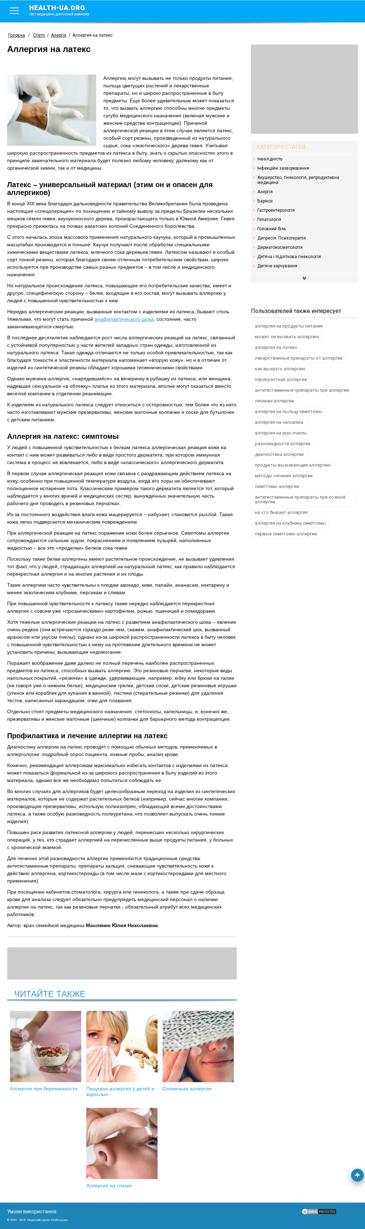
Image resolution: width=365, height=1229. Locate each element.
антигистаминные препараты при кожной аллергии (300, 499)
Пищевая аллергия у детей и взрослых (120, 1091)
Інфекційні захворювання (283, 168)
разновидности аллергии (282, 443)
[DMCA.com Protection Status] (319, 1213)
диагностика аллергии (279, 454)
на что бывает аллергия (281, 512)
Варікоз (265, 201)
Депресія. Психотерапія (281, 238)
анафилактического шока (124, 319)
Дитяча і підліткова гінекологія (289, 256)
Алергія (265, 191)
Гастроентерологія (276, 210)
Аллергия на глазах (109, 1185)
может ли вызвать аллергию (287, 336)
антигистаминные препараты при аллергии (302, 390)
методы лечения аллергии (284, 475)
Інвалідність (269, 158)
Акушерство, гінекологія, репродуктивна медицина (298, 180)
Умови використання (31, 1211)
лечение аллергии (274, 400)
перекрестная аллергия (281, 379)
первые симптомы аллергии (286, 533)
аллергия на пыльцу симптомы (288, 411)
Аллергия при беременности (43, 1088)
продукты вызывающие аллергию (293, 465)
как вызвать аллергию (280, 368)
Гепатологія (269, 219)
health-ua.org (59, 10)
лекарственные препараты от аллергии (299, 358)
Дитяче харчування (277, 265)
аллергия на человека (279, 422)
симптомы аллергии (277, 486)
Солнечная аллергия (187, 1088)
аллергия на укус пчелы (281, 433)
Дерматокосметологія (280, 247)
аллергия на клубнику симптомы (290, 523)
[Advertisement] (304, 89)
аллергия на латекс (276, 347)
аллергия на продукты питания (289, 326)
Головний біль (271, 228)
